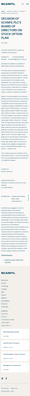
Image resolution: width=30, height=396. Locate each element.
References (4, 280)
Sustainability (5, 301)
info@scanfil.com (6, 325)
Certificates (4, 306)
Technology (4, 286)
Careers (3, 295)
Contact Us (28, 198)
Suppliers (4, 298)
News (2, 292)
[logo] (8, 4)
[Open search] (23, 4)
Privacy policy (5, 388)
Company (4, 289)
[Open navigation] (27, 4)
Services (3, 283)
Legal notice (14, 388)
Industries (4, 304)
